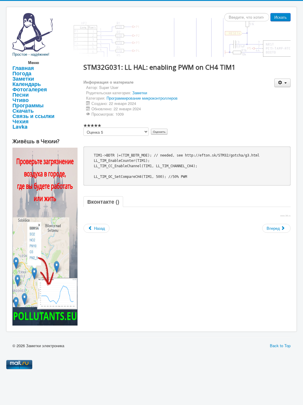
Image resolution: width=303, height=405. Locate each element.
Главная (23, 68)
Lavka (20, 126)
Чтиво (20, 100)
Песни (20, 94)
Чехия (20, 121)
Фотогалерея (29, 89)
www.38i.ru (285, 216)
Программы (27, 105)
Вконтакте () (103, 201)
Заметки (23, 78)
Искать (280, 17)
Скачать (23, 110)
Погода (21, 73)
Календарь (26, 84)
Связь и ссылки (33, 116)
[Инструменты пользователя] (282, 83)
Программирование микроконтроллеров (142, 98)
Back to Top (280, 345)
